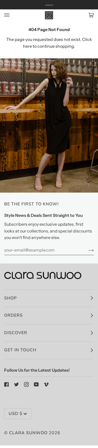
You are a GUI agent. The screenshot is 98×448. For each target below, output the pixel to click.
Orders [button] (13, 315)
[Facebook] (6, 384)
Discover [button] (15, 333)
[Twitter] (16, 384)
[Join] (87, 250)
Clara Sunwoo (28, 433)
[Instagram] (26, 384)
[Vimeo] (46, 384)
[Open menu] (12, 15)
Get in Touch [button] (20, 350)
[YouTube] (36, 384)
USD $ (15, 413)
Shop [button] (10, 298)
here (27, 46)
